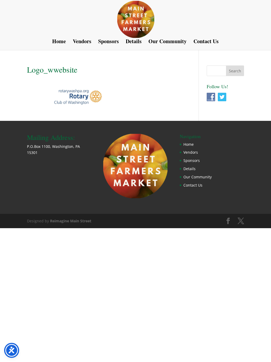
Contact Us (206, 42)
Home (59, 42)
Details (134, 42)
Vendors (82, 42)
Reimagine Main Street (70, 220)
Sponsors (108, 42)
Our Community (167, 42)
